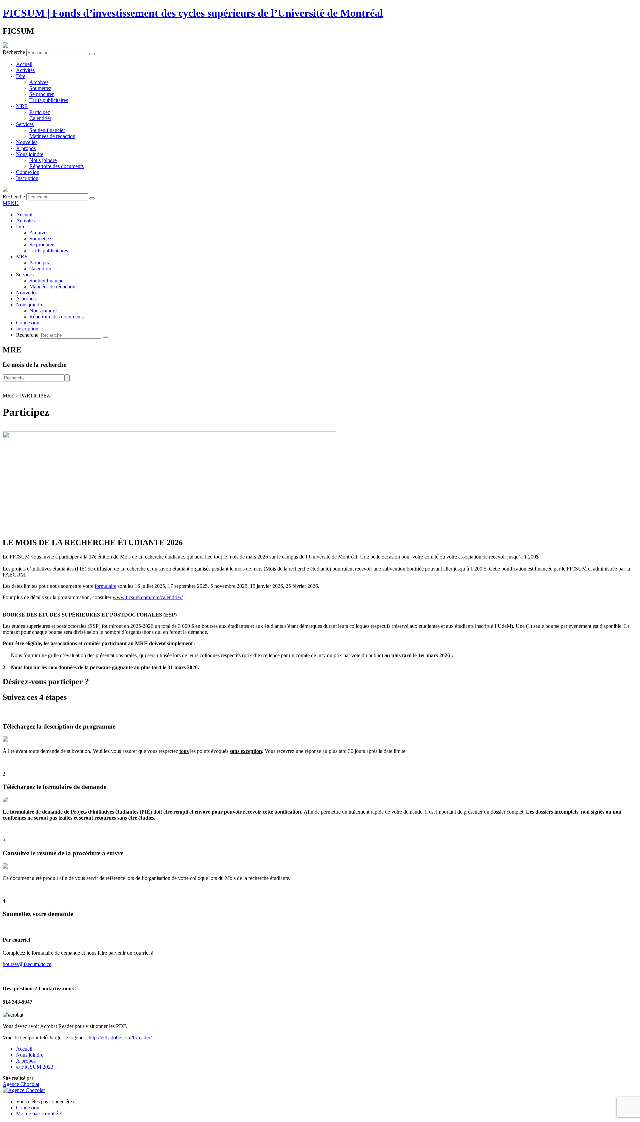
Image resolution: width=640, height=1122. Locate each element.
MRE (22, 106)
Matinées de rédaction (52, 136)
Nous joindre (29, 154)
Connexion (27, 172)
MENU (11, 203)
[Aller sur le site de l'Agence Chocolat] (24, 1090)
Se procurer (41, 94)
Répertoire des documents (56, 166)
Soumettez (40, 88)
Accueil (24, 64)
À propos (26, 148)
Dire (20, 76)
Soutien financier (47, 130)
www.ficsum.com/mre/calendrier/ (148, 597)
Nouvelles (26, 142)
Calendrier (40, 118)
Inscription (27, 178)
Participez (39, 112)
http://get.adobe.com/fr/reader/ (120, 1037)
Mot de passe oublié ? (39, 1113)
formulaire (105, 586)
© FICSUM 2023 (34, 1067)
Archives (38, 82)
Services (25, 124)
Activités (25, 70)
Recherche (14, 52)
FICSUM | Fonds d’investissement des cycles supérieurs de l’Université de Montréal (193, 13)
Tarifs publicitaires (48, 100)
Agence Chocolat (21, 1084)
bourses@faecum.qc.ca (27, 964)
